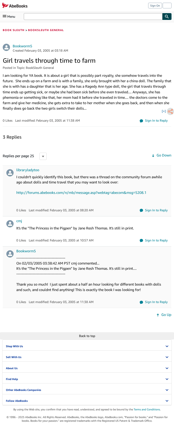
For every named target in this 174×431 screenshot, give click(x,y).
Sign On (155, 5)
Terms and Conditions (147, 409)
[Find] (167, 16)
